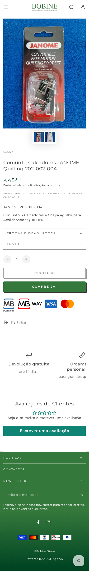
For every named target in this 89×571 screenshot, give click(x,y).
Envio (7, 185)
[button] (71, 7)
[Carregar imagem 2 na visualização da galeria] (50, 137)
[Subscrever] (83, 495)
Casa (7, 152)
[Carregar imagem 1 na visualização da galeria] (39, 137)
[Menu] (6, 7)
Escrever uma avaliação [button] (44, 430)
